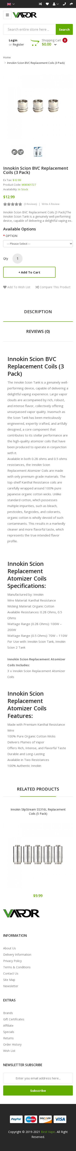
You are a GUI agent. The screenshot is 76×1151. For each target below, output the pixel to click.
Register (18, 44)
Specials (8, 1032)
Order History (12, 1044)
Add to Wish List (18, 287)
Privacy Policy (12, 961)
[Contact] (64, 4)
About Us (9, 948)
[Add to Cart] (23, 857)
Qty (5, 258)
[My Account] (56, 4)
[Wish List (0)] (47, 4)
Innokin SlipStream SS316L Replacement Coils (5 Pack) (38, 811)
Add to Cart (30, 272)
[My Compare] (40, 4)
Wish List (9, 1051)
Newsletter (10, 986)
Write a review (50, 204)
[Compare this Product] (53, 857)
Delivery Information (17, 955)
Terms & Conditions (17, 967)
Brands (8, 1013)
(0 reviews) (30, 204)
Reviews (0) (38, 331)
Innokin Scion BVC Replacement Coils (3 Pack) (36, 63)
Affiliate (8, 1025)
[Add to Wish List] (38, 857)
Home (7, 57)
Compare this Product (55, 287)
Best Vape (48, 1132)
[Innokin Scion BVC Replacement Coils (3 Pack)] (18, 151)
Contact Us (10, 973)
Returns (8, 1038)
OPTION (11, 236)
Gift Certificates (13, 1019)
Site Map (9, 980)
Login (13, 40)
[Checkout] (71, 4)
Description (38, 311)
